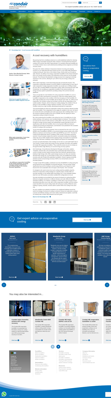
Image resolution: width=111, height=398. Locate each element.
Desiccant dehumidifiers (41, 364)
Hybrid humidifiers (39, 357)
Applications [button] (38, 11)
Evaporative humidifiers (41, 356)
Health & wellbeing (48, 11)
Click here (87, 76)
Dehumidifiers (22, 11)
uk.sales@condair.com (16, 369)
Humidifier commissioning (65, 359)
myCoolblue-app (63, 370)
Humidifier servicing (64, 352)
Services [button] (30, 11)
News (67, 11)
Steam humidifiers (39, 352)
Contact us (97, 11)
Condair (18, 4)
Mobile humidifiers (39, 359)
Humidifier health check (65, 354)
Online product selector (65, 367)
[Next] (58, 347)
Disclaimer (37, 374)
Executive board (87, 361)
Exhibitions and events (88, 356)
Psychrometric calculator (65, 369)
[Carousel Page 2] (56, 285)
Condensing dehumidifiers (42, 365)
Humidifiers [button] (13, 11)
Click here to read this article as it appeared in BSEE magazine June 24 (19, 100)
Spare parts (62, 356)
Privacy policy (38, 370)
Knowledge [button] (74, 11)
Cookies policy (38, 372)
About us (89, 11)
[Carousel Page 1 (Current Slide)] (55, 285)
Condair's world (59, 11)
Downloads (82, 11)
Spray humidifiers (39, 354)
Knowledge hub (16, 50)
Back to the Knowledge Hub (41, 196)
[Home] (9, 50)
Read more (12, 277)
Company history (87, 357)
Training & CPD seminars (65, 361)
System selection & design (65, 362)
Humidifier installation (64, 357)
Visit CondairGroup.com (89, 362)
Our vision (85, 359)
